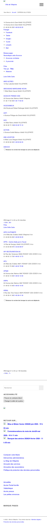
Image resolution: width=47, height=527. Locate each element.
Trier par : (8, 69)
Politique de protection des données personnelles (22, 470)
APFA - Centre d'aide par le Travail (15, 242)
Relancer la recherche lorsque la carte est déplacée (22, 150)
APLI (5, 261)
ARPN (6, 281)
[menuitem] (35, 4)
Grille (9, 76)
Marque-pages (8, 53)
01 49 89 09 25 (18, 237)
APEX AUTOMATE (10, 232)
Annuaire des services (12, 464)
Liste (5, 76)
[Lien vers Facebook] (35, 524)
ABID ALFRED (8, 81)
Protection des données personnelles (14, 522)
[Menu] (40, 4)
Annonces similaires (12, 58)
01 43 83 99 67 (18, 247)
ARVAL (6, 290)
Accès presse (9, 491)
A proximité (9, 61)
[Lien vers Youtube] (41, 524)
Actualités (7, 482)
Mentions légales (36, 519)
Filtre (5, 66)
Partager (6, 29)
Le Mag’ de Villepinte (11, 461)
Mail (7, 48)
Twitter (8, 35)
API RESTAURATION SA (12, 251)
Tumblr (8, 42)
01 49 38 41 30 (18, 295)
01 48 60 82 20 (18, 142)
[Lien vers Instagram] (38, 524)
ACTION (6, 130)
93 (9, 222)
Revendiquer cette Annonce (13, 55)
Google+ (8, 39)
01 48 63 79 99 (18, 266)
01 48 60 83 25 (18, 27)
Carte (13, 76)
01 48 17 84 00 (18, 101)
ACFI (5, 113)
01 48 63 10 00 (18, 276)
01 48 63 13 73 (18, 256)
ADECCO (7, 147)
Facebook (9, 32)
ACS (5, 120)
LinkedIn (8, 45)
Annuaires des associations (14, 467)
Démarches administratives (14, 458)
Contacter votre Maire (12, 454)
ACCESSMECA (9, 105)
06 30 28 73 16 (18, 125)
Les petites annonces (11, 494)
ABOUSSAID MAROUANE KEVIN (15, 89)
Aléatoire (9, 71)
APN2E (6, 271)
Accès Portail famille (11, 485)
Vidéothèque (8, 488)
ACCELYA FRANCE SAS (12, 96)
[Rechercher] (35, 4)
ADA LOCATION (9, 137)
